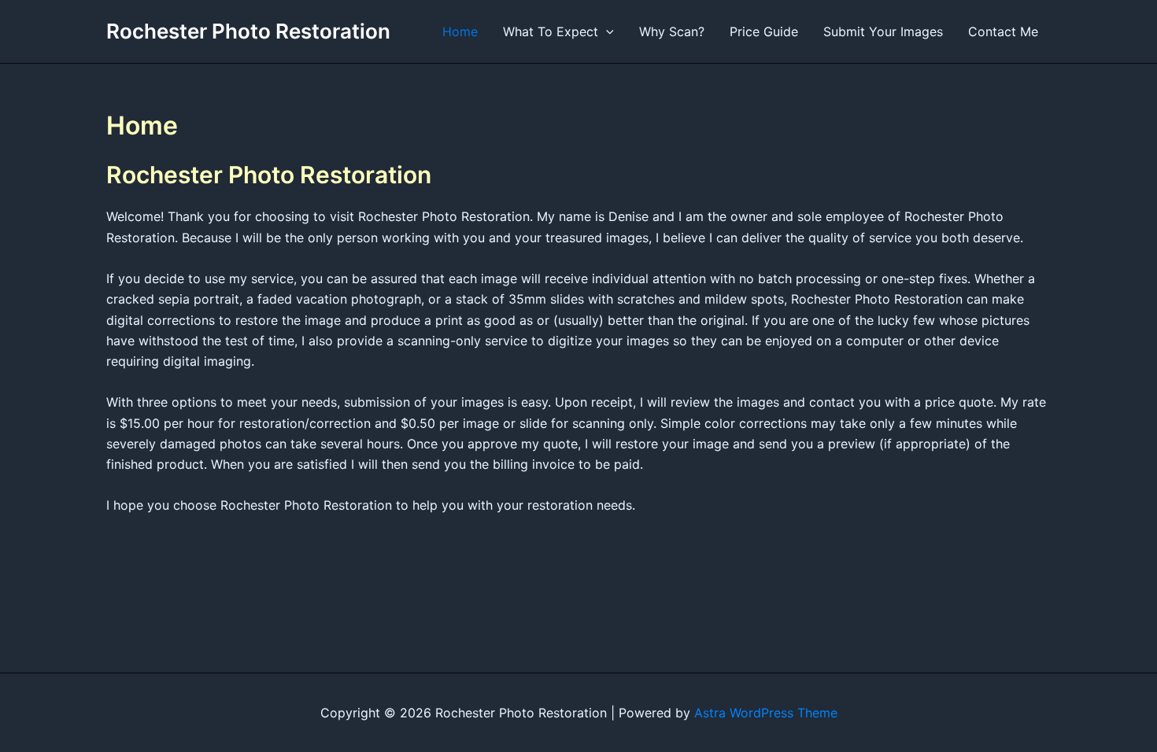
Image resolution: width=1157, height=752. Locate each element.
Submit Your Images (883, 31)
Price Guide (764, 31)
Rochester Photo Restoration (248, 31)
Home (460, 31)
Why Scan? (671, 31)
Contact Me (1003, 31)
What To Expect (550, 31)
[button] (606, 31)
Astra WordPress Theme (765, 713)
